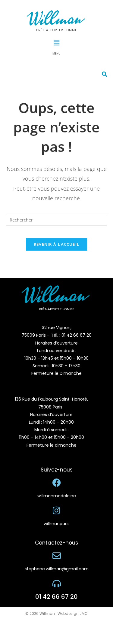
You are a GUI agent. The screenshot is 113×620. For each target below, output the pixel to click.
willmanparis (57, 524)
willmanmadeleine (56, 496)
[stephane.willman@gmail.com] (56, 556)
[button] (56, 42)
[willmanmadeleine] (56, 482)
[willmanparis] (56, 510)
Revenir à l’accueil (57, 244)
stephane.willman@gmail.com (57, 569)
